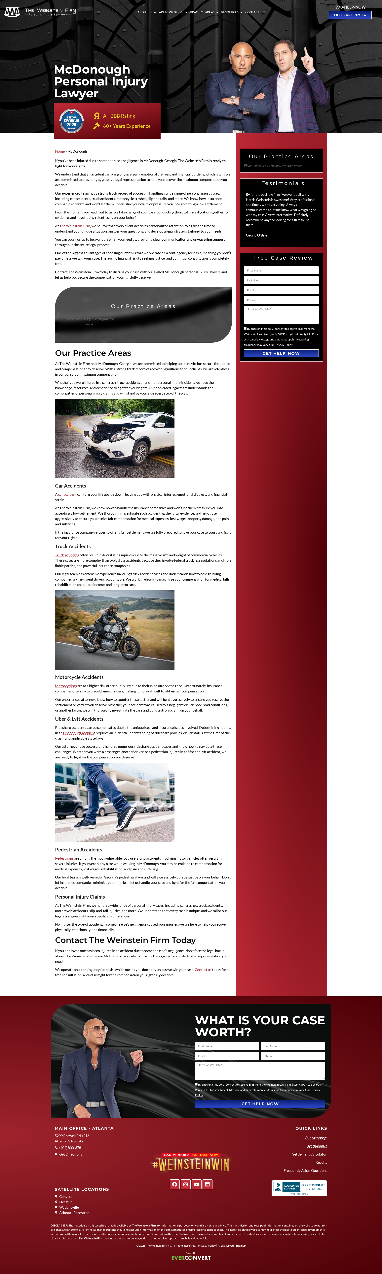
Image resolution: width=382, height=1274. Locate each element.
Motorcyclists (66, 686)
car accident (67, 494)
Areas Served (226, 1245)
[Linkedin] (207, 1184)
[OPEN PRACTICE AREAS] (217, 12)
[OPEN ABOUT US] (155, 12)
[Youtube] (197, 1184)
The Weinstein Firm (74, 226)
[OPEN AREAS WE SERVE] (186, 12)
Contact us (203, 969)
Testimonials (317, 1146)
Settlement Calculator (309, 1154)
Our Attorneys (316, 1137)
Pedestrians (64, 858)
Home (60, 151)
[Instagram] (186, 1184)
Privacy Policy (207, 1245)
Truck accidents (67, 555)
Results (321, 1162)
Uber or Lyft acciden (78, 733)
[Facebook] (175, 1184)
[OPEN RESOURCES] (241, 12)
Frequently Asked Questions (305, 1170)
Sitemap (241, 1245)
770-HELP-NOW (351, 7)
